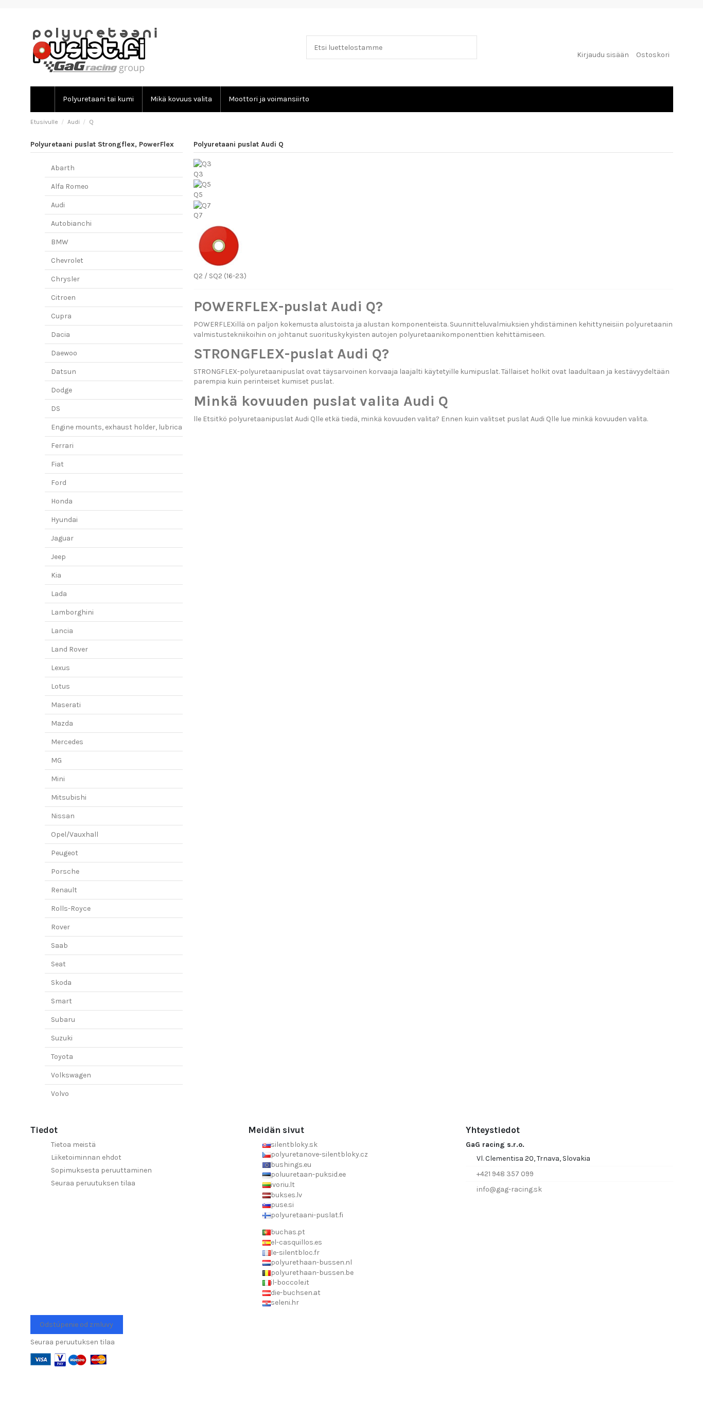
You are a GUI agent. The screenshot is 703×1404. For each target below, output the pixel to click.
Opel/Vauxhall (74, 834)
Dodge (61, 390)
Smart (61, 1001)
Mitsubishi (68, 797)
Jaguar (62, 538)
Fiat (57, 464)
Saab (59, 945)
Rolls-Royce (71, 908)
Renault (64, 890)
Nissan (63, 816)
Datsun (63, 371)
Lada (59, 593)
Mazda (62, 723)
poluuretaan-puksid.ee (308, 1174)
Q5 (198, 194)
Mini (58, 779)
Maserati (66, 704)
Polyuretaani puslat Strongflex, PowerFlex (102, 144)
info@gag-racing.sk (509, 1189)
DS (55, 408)
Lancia (62, 630)
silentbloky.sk (294, 1144)
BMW (59, 242)
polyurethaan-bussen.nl (311, 1262)
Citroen (63, 297)
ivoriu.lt (283, 1184)
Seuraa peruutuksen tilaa (93, 1183)
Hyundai (64, 519)
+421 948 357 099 (505, 1173)
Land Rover (69, 649)
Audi (58, 205)
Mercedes (67, 741)
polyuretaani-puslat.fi (307, 1215)
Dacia (60, 334)
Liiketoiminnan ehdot (86, 1157)
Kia (56, 575)
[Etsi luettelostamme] (467, 47)
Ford (58, 482)
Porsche (65, 871)
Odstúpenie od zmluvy (76, 1324)
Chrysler (65, 279)
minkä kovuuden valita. (610, 419)
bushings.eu (291, 1164)
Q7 (198, 215)
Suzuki (62, 1038)
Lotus (60, 686)
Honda (62, 501)
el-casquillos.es (296, 1242)
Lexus (60, 667)
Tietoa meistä (73, 1144)
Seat (58, 964)
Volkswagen (71, 1075)
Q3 (198, 174)
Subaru (63, 1019)
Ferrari (62, 445)
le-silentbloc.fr (295, 1252)
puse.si (282, 1204)
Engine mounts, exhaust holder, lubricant (120, 427)
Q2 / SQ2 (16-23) (220, 276)
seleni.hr (285, 1302)
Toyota (62, 1056)
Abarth (63, 168)
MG (56, 760)
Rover (60, 927)
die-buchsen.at (296, 1292)
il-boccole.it (290, 1282)
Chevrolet (67, 260)
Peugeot (64, 853)
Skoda (61, 982)
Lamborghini (72, 612)
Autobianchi (71, 223)
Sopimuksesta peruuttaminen (101, 1170)
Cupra (61, 316)
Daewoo (64, 353)
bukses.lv (286, 1195)
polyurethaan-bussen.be (312, 1272)
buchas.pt (288, 1232)
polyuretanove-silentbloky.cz (319, 1154)
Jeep (58, 556)
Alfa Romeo (70, 186)
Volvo (60, 1093)
